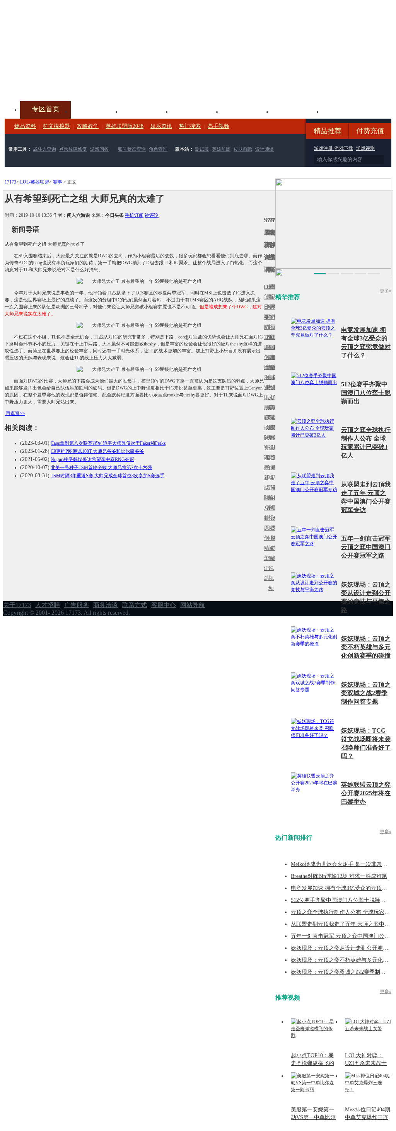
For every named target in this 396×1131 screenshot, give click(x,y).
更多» (385, 291)
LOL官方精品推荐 (267, 478)
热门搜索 (190, 126)
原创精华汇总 (265, 553)
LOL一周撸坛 (274, 528)
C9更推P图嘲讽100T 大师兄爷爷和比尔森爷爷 (97, 451)
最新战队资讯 (265, 433)
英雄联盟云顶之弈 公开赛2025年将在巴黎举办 (366, 793)
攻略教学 (88, 126)
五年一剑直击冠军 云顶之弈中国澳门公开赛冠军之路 (366, 547)
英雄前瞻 (221, 149)
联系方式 (134, 605)
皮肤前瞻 (243, 149)
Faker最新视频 (269, 367)
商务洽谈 (105, 605)
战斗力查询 (44, 149)
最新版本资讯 (272, 372)
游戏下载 (344, 148)
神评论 (152, 215)
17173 (10, 182)
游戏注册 (324, 148)
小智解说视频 (269, 563)
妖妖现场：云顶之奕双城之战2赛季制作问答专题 (366, 693)
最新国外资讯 (272, 312)
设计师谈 (264, 149)
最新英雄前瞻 (272, 433)
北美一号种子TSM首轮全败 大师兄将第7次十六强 (101, 467)
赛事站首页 (274, 307)
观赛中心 (196, 111)
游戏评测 (365, 148)
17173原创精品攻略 (267, 317)
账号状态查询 (132, 149)
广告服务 (76, 605)
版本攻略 (247, 111)
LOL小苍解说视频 (269, 498)
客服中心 (163, 605)
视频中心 (96, 111)
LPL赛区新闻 (274, 357)
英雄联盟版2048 (124, 126)
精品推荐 (327, 131)
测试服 (202, 149)
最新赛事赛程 (274, 473)
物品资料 (25, 126)
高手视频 (218, 126)
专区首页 (46, 109)
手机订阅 (134, 215)
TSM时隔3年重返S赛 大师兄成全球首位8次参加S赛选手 (107, 475)
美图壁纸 (297, 111)
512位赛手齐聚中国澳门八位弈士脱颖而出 (366, 393)
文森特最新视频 (269, 428)
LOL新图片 (267, 372)
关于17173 (17, 605)
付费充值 (370, 131)
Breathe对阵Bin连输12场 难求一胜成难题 (339, 876)
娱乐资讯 (161, 126)
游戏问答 (99, 149)
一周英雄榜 (267, 417)
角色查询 (158, 149)
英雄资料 (146, 111)
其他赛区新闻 (274, 412)
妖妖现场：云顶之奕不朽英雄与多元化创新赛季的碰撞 (366, 647)
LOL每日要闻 (265, 307)
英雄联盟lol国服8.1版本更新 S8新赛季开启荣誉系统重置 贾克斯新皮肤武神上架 (64, 82)
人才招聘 (47, 605)
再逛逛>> (15, 413)
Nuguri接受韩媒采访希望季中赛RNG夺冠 (92, 459)
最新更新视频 (269, 312)
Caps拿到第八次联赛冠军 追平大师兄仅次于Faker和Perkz (108, 443)
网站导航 (192, 605)
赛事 (57, 182)
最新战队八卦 (265, 493)
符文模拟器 (56, 126)
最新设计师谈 (272, 493)
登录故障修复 (73, 149)
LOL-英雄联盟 (34, 182)
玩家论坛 (347, 111)
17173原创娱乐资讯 (265, 367)
